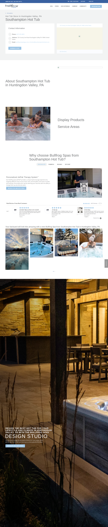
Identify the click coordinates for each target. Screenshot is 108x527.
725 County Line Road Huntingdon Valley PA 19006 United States (75, 25)
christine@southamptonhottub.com (39, 42)
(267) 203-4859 (20, 34)
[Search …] (96, 1)
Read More (23, 215)
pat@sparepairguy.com (22, 42)
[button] (83, 1)
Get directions (63, 51)
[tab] (41, 164)
